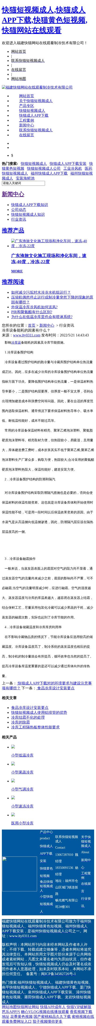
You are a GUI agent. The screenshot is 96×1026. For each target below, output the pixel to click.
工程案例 (26, 120)
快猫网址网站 (28, 1007)
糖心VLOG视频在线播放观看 (45, 1012)
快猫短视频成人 (32, 111)
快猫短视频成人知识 (28, 214)
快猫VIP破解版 (79, 1007)
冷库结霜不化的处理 (28, 717)
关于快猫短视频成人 (36, 101)
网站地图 (9, 1007)
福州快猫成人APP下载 (49, 173)
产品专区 (26, 106)
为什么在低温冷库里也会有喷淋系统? (41, 317)
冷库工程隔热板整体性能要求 (35, 727)
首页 (31, 325)
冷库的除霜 (20, 722)
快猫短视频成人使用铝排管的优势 (39, 712)
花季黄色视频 (21, 1017)
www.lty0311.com (26, 335)
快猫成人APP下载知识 (29, 205)
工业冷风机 (72, 168)
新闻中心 (26, 125)
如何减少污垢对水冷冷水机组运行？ (41, 292)
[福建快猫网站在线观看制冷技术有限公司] (37, 87)
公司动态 (18, 210)
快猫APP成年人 (53, 1007)
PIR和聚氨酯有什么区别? (31, 312)
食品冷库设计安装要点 (55, 688)
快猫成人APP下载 (33, 115)
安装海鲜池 (25, 178)
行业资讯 (18, 219)
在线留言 (26, 135)
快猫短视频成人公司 (44, 168)
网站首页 (26, 96)
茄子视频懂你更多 (47, 1021)
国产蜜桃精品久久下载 (52, 1017)
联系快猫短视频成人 (36, 130)
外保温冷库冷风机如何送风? (34, 307)
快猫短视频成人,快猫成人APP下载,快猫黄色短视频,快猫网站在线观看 (44, 20)
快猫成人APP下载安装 (68, 164)
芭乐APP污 (11, 1012)
